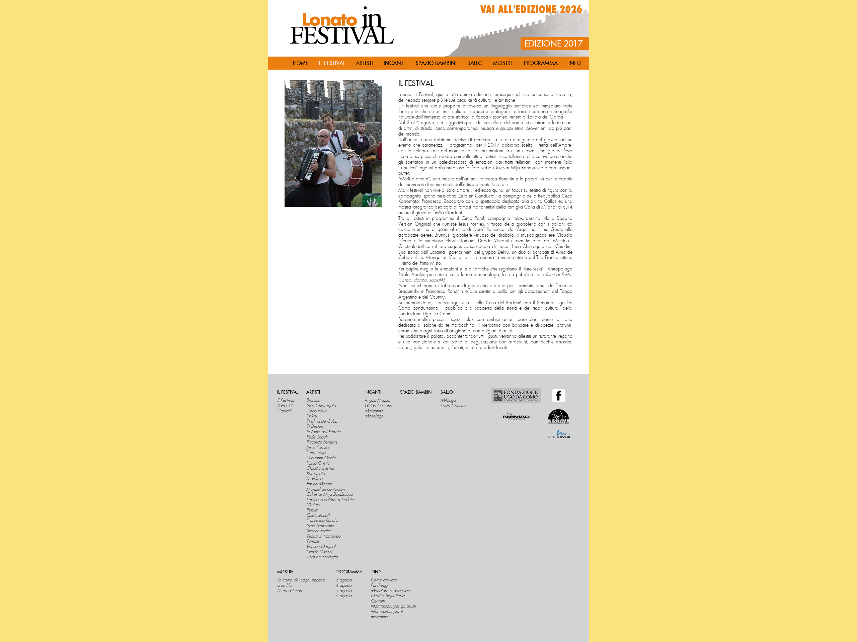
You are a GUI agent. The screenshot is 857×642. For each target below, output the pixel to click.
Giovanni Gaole (321, 458)
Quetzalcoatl (317, 515)
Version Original (320, 546)
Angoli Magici (377, 400)
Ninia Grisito (318, 463)
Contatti (284, 411)
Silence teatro (318, 531)
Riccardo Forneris (321, 442)
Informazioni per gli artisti (393, 606)
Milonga (448, 400)
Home (300, 63)
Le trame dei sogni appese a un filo (301, 582)
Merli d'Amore (290, 590)
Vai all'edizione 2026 (531, 9)
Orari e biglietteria (387, 595)
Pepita (311, 510)
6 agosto (343, 595)
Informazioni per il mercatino (387, 614)
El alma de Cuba (321, 421)
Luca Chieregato (321, 405)
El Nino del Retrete (323, 431)
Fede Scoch (316, 437)
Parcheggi (379, 585)
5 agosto (343, 590)
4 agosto (343, 585)
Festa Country (453, 405)
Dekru (311, 416)
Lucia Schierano (320, 526)
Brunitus (313, 400)
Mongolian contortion (325, 489)
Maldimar (315, 478)
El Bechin (314, 426)
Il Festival (285, 400)
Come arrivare (384, 580)
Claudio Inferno (320, 468)
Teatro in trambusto (323, 536)
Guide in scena (378, 405)
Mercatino (374, 411)
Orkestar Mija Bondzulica (329, 494)
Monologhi (374, 416)
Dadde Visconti (319, 552)
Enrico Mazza (318, 484)
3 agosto (343, 580)
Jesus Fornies (317, 447)
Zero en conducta (322, 557)
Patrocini (284, 405)
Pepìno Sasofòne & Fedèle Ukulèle (330, 502)
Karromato (315, 473)
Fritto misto (315, 452)
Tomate (312, 541)
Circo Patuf (316, 411)
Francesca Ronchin (322, 520)
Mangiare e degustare (391, 590)
